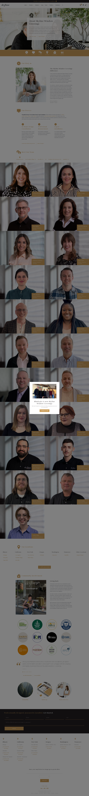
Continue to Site (44, 410)
